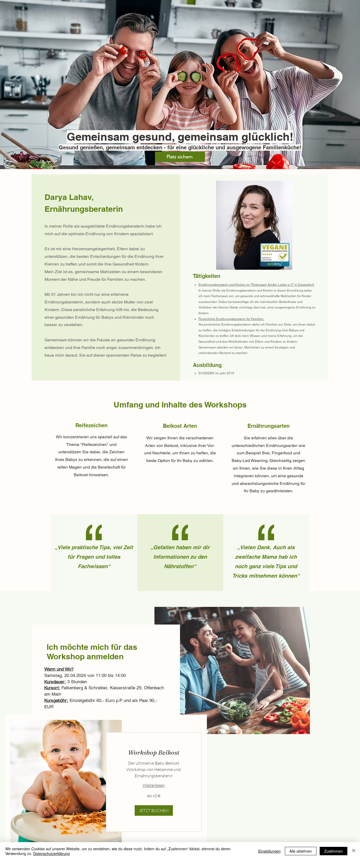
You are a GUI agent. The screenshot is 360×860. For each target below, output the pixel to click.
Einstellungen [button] (269, 851)
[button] (154, 810)
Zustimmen (333, 851)
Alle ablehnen (300, 851)
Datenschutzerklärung (51, 853)
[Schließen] (354, 851)
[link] (154, 752)
